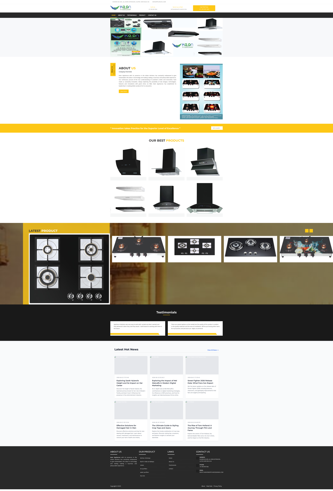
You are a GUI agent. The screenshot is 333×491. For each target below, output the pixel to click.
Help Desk (209, 486)
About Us (121, 15)
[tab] (113, 69)
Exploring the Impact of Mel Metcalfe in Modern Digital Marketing (164, 383)
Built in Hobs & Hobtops (147, 461)
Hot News (142, 377)
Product (142, 15)
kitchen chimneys (145, 458)
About (203, 486)
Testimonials (132, 15)
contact (171, 469)
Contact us (152, 15)
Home (114, 15)
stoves (142, 465)
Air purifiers (143, 469)
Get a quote (216, 128)
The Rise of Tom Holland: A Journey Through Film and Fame (200, 427)
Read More (124, 91)
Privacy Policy (218, 486)
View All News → (213, 350)
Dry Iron (142, 476)
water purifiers (144, 472)
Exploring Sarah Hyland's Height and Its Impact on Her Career (130, 383)
